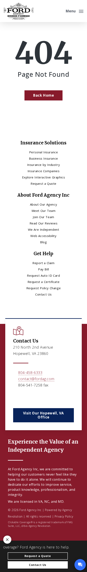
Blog (43, 242)
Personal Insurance (43, 152)
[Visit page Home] (19, 11)
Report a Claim (43, 263)
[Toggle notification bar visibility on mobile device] (7, 540)
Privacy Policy (64, 516)
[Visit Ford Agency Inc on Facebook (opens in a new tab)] (17, 396)
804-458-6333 (30, 372)
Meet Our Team (44, 211)
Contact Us (43, 294)
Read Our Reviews (44, 223)
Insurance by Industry (43, 165)
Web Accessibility (43, 236)
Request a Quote (43, 183)
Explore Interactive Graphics (43, 177)
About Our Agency (43, 204)
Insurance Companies (43, 171)
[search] (60, 11)
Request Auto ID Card (43, 275)
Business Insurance (43, 158)
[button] (74, 10)
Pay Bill (43, 269)
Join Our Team (43, 217)
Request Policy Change (43, 288)
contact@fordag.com (36, 378)
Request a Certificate (44, 282)
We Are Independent (43, 229)
